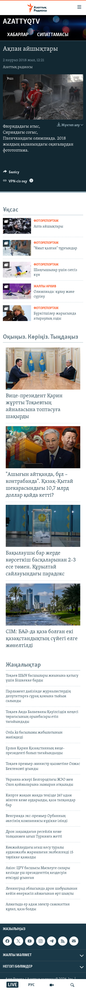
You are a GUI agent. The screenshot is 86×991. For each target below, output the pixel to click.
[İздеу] (72, 985)
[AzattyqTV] (51, 985)
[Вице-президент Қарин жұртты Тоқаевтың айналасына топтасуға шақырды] (43, 369)
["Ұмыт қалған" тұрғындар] (17, 248)
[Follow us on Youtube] (29, 941)
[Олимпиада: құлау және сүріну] (17, 291)
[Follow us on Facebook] (7, 941)
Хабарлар (17, 35)
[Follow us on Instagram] (40, 941)
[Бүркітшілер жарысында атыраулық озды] (17, 313)
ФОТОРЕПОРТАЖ (46, 221)
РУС (31, 985)
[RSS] (62, 941)
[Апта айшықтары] (17, 226)
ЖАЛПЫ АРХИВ (45, 286)
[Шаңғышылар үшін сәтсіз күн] (17, 270)
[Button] (11, 173)
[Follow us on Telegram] (51, 941)
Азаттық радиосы (17, 67)
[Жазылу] (73, 941)
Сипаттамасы (53, 35)
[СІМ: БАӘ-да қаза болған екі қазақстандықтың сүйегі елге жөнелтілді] (43, 604)
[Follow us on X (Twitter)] (18, 941)
